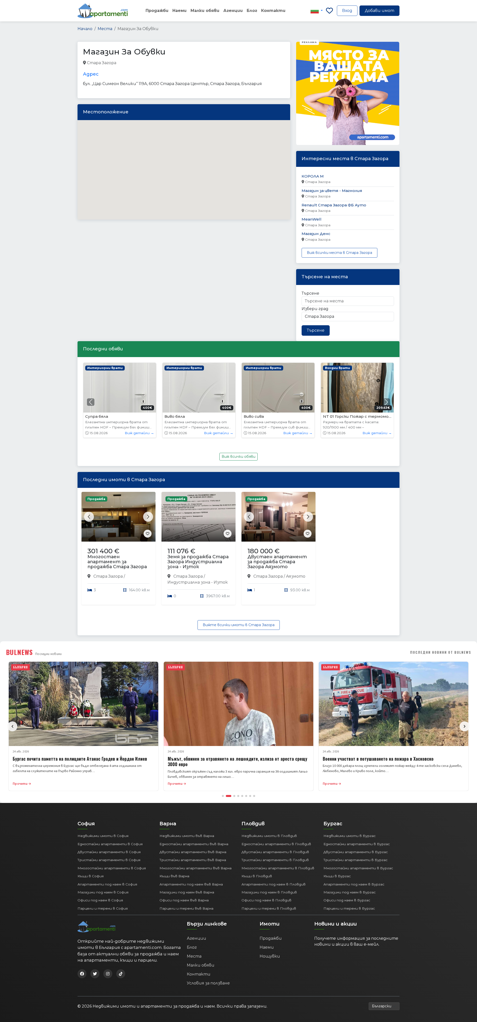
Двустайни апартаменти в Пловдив (275, 852)
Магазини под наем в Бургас (349, 892)
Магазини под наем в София (103, 892)
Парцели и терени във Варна (186, 908)
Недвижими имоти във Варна (186, 836)
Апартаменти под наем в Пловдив (273, 884)
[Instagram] (107, 973)
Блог (252, 10)
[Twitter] (94, 973)
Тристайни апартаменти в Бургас (355, 860)
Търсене (310, 293)
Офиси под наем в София (100, 900)
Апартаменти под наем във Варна (191, 884)
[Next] (465, 726)
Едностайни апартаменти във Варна (193, 844)
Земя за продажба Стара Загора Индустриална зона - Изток (198, 561)
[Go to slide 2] (228, 796)
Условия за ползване (208, 983)
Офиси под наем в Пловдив (266, 900)
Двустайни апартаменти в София (109, 852)
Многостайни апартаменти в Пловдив (277, 868)
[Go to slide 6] (246, 796)
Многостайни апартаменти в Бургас (358, 868)
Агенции (233, 10)
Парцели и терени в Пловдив (268, 908)
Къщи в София (91, 876)
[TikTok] (120, 973)
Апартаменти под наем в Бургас (353, 884)
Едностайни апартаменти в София (110, 844)
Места (105, 28)
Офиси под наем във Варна (184, 900)
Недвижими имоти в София (103, 836)
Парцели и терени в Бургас (349, 908)
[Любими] (329, 10)
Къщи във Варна (174, 876)
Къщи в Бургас (337, 876)
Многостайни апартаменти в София (112, 868)
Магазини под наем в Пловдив (269, 892)
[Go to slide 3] (234, 796)
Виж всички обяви (238, 456)
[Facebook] (82, 973)
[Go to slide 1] (223, 796)
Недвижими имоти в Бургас (349, 836)
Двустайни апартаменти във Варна (192, 852)
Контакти (273, 10)
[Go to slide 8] (254, 796)
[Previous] (12, 726)
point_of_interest (171, 63)
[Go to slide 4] (238, 796)
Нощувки (270, 956)
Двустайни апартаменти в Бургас (355, 852)
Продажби (157, 10)
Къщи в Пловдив (256, 876)
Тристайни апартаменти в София (109, 860)
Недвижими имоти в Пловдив (269, 836)
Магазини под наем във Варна (186, 892)
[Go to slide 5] (242, 796)
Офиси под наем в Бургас (346, 900)
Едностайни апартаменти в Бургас (356, 844)
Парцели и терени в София (103, 908)
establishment (203, 63)
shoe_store (127, 63)
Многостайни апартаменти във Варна (195, 868)
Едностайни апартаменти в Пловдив (276, 844)
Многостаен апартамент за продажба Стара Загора (117, 561)
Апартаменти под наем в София (107, 884)
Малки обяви (205, 10)
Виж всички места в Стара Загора (339, 252)
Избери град (315, 308)
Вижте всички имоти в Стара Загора (239, 625)
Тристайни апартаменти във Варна (192, 860)
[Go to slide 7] (250, 796)
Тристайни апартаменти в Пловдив (275, 860)
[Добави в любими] (148, 534)
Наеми (179, 10)
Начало (85, 28)
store (146, 63)
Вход (347, 10)
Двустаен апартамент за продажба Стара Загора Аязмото (277, 561)
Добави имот (379, 10)
